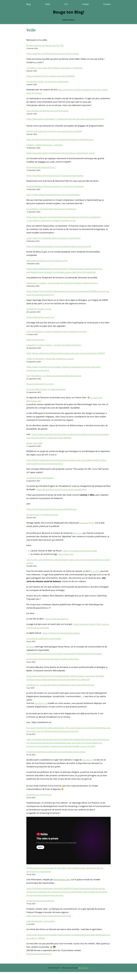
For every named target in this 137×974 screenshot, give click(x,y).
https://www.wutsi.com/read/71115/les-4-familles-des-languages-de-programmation (65, 119)
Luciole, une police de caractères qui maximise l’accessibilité (54, 131)
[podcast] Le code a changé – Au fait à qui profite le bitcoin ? (54, 345)
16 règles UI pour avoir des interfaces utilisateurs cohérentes (54, 67)
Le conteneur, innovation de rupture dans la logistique (51, 208)
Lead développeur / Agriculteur (40, 921)
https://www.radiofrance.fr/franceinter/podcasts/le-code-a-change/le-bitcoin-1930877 (65, 353)
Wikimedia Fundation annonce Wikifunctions (47, 260)
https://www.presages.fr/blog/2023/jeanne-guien (48, 915)
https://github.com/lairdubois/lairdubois (61, 633)
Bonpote (30, 646)
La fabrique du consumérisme (40, 900)
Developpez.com (62, 879)
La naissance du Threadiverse (40, 477)
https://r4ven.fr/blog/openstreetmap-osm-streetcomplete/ (53, 194)
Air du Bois (95, 571)
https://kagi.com (66, 554)
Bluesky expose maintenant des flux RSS (45, 45)
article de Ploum (86, 522)
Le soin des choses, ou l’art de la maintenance (47, 81)
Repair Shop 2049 (34, 443)
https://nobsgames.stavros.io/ (40, 317)
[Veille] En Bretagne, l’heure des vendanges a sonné (50, 358)
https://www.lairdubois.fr (56, 618)
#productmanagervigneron (38, 953)
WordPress (83, 967)
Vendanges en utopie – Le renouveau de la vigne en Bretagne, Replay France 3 (62, 283)
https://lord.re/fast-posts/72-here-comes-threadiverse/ (62, 489)
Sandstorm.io (41, 703)
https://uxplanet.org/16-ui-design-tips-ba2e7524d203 (50, 76)
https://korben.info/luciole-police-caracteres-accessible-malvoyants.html (59, 139)
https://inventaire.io (35, 339)
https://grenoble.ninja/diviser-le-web (80, 550)
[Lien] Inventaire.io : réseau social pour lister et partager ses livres (56, 331)
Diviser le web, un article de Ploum (42, 514)
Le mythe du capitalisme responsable (43, 638)
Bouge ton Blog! (68, 12)
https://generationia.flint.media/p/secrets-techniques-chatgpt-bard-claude (60, 153)
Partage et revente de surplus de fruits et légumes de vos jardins (56, 751)
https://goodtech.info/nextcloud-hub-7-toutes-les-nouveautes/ (55, 175)
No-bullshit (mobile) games (38, 309)
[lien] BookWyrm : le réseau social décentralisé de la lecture (53, 375)
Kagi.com (77, 533)
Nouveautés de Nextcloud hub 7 (41, 167)
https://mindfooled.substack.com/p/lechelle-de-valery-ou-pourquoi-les (58, 246)
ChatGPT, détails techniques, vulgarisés (44, 144)
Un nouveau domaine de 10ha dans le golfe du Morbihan (52, 659)
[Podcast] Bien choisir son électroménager (46, 389)
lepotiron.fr (87, 759)
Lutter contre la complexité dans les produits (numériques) (53, 238)
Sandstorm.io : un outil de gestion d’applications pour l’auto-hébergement (60, 684)
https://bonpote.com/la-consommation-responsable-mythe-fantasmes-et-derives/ (64, 653)
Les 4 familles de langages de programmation (47, 110)
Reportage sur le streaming (38, 794)
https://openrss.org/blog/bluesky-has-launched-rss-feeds (52, 53)
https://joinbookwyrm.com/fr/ (40, 383)
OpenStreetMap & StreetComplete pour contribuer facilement (55, 186)
